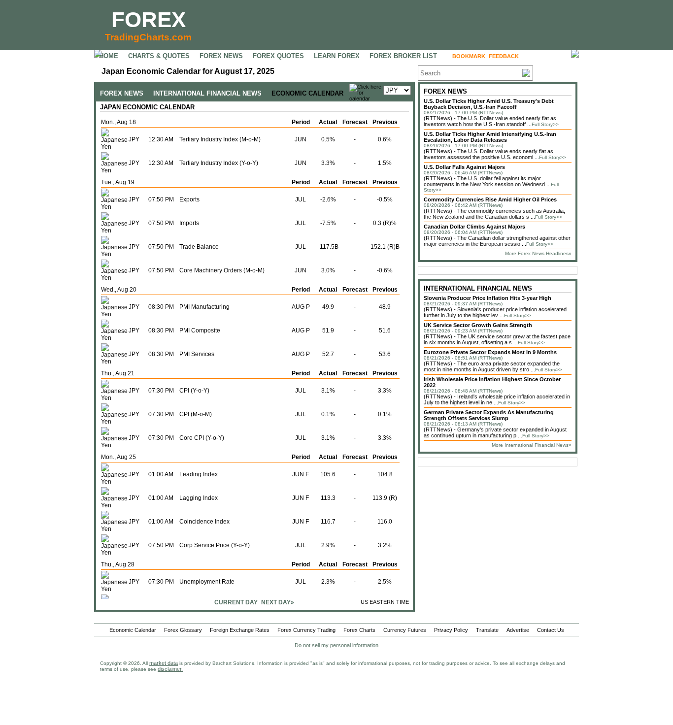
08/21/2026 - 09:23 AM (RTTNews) (463, 330)
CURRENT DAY (236, 602)
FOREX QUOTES (278, 56)
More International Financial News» (532, 445)
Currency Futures (404, 630)
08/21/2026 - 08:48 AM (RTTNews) (463, 391)
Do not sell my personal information (336, 645)
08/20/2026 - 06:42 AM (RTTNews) (463, 205)
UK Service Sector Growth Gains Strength (478, 325)
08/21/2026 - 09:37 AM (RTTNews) (463, 303)
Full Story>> (545, 124)
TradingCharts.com (148, 37)
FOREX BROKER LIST (403, 56)
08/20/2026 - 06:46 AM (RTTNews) (463, 172)
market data (163, 663)
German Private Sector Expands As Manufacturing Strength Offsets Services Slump (489, 415)
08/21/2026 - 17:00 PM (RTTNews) (463, 112)
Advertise (517, 630)
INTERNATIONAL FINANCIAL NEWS (207, 93)
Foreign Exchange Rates (239, 630)
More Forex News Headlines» (538, 253)
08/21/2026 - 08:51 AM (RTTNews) (463, 358)
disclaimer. (170, 669)
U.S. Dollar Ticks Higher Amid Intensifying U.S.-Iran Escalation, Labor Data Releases (490, 137)
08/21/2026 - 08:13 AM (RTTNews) (463, 424)
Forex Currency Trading (306, 630)
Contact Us (550, 630)
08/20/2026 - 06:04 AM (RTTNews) (463, 232)
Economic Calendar (132, 630)
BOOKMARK (468, 56)
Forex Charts (359, 630)
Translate (487, 630)
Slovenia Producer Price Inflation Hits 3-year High (487, 298)
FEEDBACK (504, 56)
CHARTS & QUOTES (159, 56)
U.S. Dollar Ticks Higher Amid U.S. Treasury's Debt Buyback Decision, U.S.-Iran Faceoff (489, 104)
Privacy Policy (451, 630)
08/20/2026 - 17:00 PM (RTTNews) (463, 145)
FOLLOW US (543, 56)
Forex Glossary (183, 630)
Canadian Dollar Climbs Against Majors (474, 227)
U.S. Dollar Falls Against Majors (464, 167)
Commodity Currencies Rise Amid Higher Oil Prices (490, 199)
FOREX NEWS (221, 56)
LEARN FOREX (337, 56)
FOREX (148, 19)
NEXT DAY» (277, 602)
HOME (108, 56)
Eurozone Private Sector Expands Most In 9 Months (490, 352)
